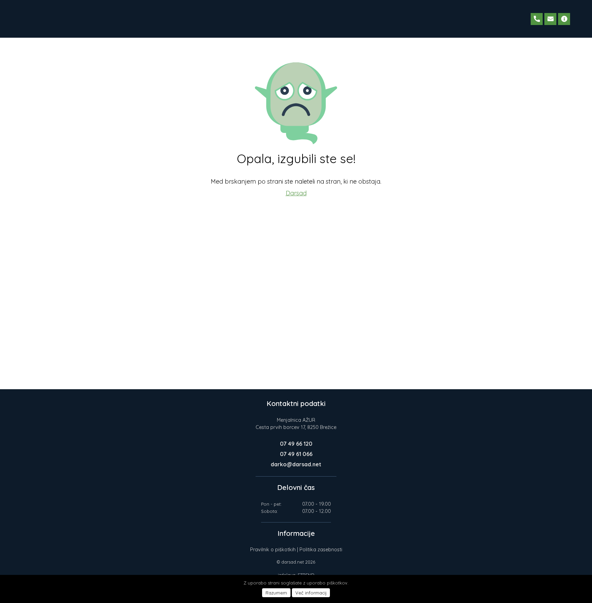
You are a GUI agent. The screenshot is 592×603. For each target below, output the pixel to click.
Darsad (296, 193)
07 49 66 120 (296, 443)
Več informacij (310, 592)
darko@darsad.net (296, 464)
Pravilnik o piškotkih (273, 549)
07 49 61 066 (296, 454)
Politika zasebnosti (320, 549)
